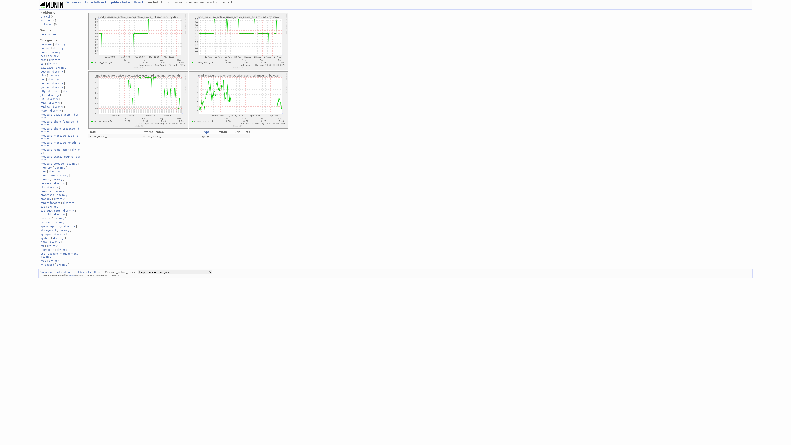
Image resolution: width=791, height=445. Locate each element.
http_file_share (50, 91)
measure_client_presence (58, 128)
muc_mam (48, 175)
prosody (46, 198)
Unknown (47, 24)
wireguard (47, 264)
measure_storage (52, 163)
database (47, 67)
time (44, 242)
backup (45, 48)
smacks (46, 222)
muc (43, 171)
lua (43, 99)
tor (42, 245)
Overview (73, 2)
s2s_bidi (46, 214)
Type (206, 132)
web (43, 260)
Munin (71, 275)
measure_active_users (56, 114)
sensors (46, 218)
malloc (45, 106)
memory (46, 167)
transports (47, 249)
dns (43, 79)
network (46, 183)
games (45, 87)
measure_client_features (57, 121)
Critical (45, 16)
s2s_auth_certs (51, 210)
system (45, 238)
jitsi (43, 95)
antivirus (46, 44)
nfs (43, 187)
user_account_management (59, 253)
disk (43, 75)
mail (44, 102)
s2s (43, 206)
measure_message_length (58, 142)
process (46, 191)
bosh (44, 52)
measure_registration (55, 149)
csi (42, 63)
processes (47, 195)
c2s (43, 55)
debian (45, 71)
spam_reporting (51, 226)
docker (45, 83)
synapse (46, 234)
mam (44, 110)
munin (45, 179)
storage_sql (48, 230)
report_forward (50, 202)
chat (43, 59)
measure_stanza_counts (57, 156)
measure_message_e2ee (57, 135)
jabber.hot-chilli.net (127, 2)
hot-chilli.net (96, 2)
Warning (46, 20)
